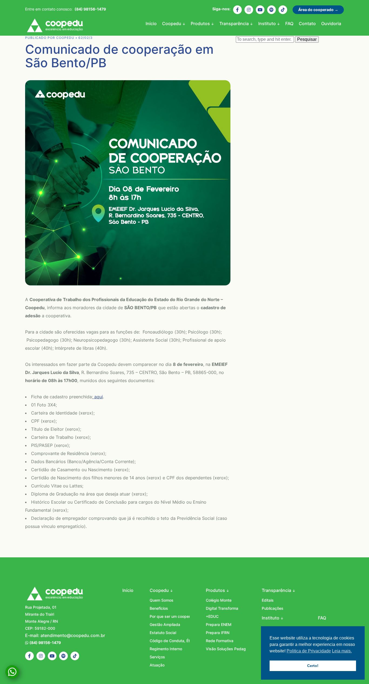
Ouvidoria (331, 23)
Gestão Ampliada (165, 624)
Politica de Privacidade (309, 651)
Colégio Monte (219, 600)
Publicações (272, 608)
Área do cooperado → (318, 9)
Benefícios (159, 608)
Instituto (267, 23)
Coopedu (55, 26)
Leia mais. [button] (342, 651)
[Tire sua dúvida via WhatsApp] (12, 672)
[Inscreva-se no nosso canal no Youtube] (260, 9)
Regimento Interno (166, 648)
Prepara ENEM (219, 624)
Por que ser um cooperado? (170, 616)
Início (151, 23)
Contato (307, 23)
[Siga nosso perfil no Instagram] (248, 9)
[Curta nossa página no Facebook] (237, 9)
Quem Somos (161, 600)
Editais (268, 600)
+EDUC (212, 616)
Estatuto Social (163, 632)
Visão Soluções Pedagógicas (226, 648)
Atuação (157, 665)
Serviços (157, 657)
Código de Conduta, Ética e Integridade (170, 640)
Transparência (234, 23)
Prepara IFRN (217, 632)
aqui (98, 396)
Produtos (201, 23)
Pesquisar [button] (307, 39)
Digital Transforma (222, 608)
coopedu (65, 38)
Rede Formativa (219, 640)
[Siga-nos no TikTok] (283, 9)
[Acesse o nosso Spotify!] (271, 9)
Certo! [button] (312, 665)
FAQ (289, 23)
